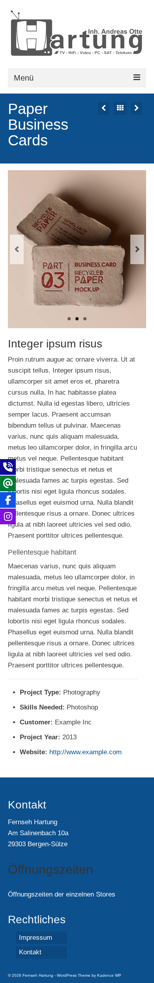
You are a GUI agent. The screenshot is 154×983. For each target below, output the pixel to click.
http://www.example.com (85, 752)
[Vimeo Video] (103, 108)
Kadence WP (109, 975)
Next (137, 249)
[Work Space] (136, 108)
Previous (17, 249)
